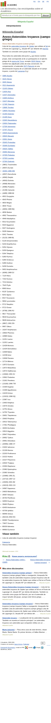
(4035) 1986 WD (8, 171)
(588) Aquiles (7, 76)
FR (48, 2)
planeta (45, 49)
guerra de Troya (18, 61)
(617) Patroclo (28, 66)
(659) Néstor (7, 82)
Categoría (6, 542)
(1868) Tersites (8, 107)
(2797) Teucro (7, 130)
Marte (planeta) (8, 630)
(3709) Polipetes (8, 155)
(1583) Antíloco (8, 98)
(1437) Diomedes (8, 95)
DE (43, 2)
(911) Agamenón (8, 85)
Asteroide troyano (9, 618)
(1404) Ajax (6, 92)
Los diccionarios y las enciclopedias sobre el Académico (22, 10)
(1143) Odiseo (7, 88)
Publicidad (26, 644)
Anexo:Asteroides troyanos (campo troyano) (20, 587)
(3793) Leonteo (8, 158)
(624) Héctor (36, 61)
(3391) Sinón (7, 139)
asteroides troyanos (18, 46)
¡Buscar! (46, 15)
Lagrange (21, 71)
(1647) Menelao (8, 101)
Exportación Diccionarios (8, 647)
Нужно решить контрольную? (24, 556)
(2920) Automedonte (10, 133)
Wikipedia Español (25, 22)
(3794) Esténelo (8, 161)
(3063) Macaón (8, 136)
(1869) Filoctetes (8, 111)
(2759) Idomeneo (8, 126)
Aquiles (33, 52)
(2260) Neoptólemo (9, 120)
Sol (46, 46)
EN (39, 2)
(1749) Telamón (8, 104)
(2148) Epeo (7, 117)
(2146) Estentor (8, 114)
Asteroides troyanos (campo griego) (17, 573)
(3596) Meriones (8, 152)
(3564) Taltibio (7, 149)
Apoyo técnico (18, 644)
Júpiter (31, 46)
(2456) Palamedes (9, 123)
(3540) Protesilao (8, 142)
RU (34, 2)
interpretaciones (13, 26)
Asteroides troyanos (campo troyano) (17, 604)
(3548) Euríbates (8, 145)
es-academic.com (9, 3)
